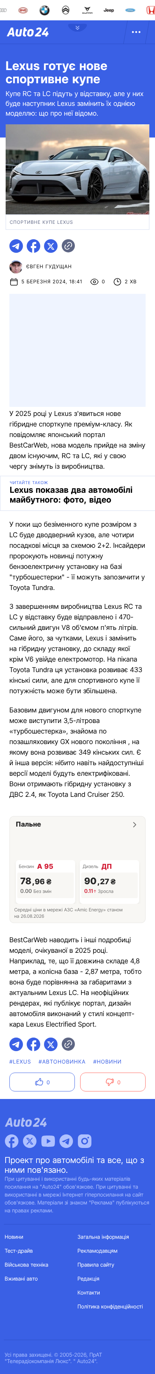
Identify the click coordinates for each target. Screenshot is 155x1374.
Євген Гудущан (49, 267)
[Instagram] (84, 1141)
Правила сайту (96, 1265)
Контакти (89, 1293)
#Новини (107, 1062)
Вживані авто (21, 1279)
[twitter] (51, 246)
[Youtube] (48, 1141)
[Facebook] (11, 1141)
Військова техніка (27, 1265)
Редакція (88, 1279)
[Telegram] (66, 1141)
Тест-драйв (19, 1251)
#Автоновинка (62, 1062)
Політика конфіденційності (110, 1307)
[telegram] (16, 246)
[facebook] (33, 246)
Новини (14, 1237)
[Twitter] (29, 1141)
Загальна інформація (103, 1237)
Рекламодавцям (98, 1251)
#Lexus (20, 1062)
